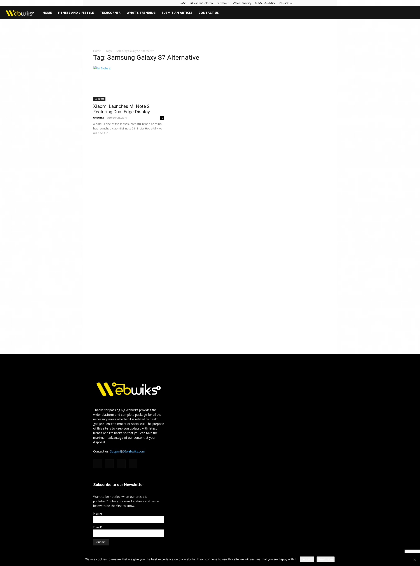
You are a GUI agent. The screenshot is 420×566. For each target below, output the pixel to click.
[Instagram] (309, 3)
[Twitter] (323, 3)
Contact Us (286, 3)
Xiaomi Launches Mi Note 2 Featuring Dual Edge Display (121, 109)
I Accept (307, 559)
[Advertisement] (210, 34)
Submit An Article (265, 3)
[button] (415, 13)
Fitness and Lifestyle (202, 3)
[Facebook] (302, 3)
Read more (325, 559)
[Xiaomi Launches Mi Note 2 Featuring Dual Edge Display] (128, 83)
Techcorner (223, 3)
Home (183, 3)
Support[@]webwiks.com (127, 451)
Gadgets (99, 98)
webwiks (98, 117)
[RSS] (316, 3)
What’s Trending (242, 3)
